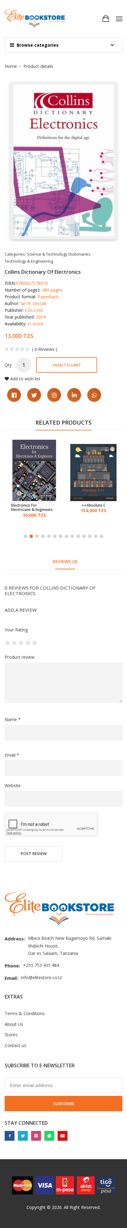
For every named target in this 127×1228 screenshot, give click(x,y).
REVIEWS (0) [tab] (65, 561)
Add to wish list (25, 379)
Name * (13, 719)
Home (11, 66)
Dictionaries (79, 254)
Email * (12, 755)
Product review (20, 657)
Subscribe (63, 1103)
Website (13, 785)
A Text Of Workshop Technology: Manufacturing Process (90, 507)
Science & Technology (47, 254)
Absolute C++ (34, 505)
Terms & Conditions (25, 1013)
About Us (14, 1024)
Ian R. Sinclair (33, 303)
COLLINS (34, 310)
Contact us (15, 1045)
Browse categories (38, 45)
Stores (11, 1035)
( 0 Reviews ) (44, 349)
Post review (34, 853)
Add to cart (66, 365)
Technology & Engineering (29, 261)
